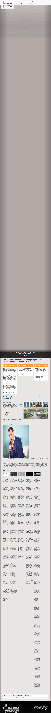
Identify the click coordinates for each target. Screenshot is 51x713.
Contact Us (31, 3)
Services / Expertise (31, 1)
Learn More (12, 392)
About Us (20, 3)
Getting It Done (24, 1)
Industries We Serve (44, 1)
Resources (25, 3)
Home (20, 1)
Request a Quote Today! (40, 695)
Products (38, 1)
